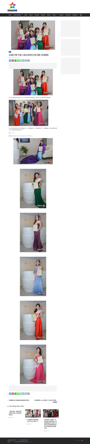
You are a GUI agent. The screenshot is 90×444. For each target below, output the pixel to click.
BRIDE (26, 15)
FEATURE (43, 15)
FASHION (37, 15)
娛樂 (10, 51)
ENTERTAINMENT (17, 15)
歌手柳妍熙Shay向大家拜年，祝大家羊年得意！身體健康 (46, 401)
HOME (9, 15)
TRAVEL (54, 15)
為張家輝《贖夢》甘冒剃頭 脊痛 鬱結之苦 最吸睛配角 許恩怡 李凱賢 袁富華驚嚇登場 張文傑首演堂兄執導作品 (50, 424)
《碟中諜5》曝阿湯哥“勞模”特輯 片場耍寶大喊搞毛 (15, 413)
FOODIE (48, 15)
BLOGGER (75, 15)
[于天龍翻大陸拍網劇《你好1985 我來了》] (33, 410)
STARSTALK (67, 15)
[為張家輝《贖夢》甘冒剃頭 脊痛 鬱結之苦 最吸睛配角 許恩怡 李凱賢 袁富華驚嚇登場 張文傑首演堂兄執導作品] (51, 410)
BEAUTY (31, 15)
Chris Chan (18, 57)
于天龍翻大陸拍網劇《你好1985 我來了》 (32, 420)
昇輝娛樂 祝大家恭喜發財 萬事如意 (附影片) (19, 400)
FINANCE (61, 15)
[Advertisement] (33, 66)
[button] (22, 15)
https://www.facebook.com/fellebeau (24, 136)
